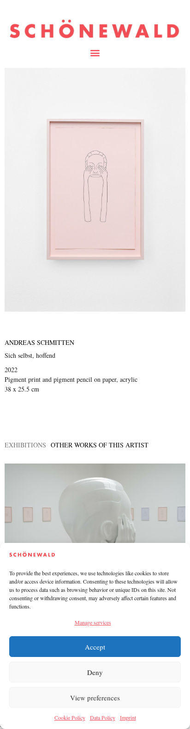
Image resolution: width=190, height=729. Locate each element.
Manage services (93, 622)
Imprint (128, 717)
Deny (95, 672)
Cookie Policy (69, 717)
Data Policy (102, 717)
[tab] (25, 445)
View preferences (95, 697)
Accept (95, 646)
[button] (95, 52)
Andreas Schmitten (39, 342)
